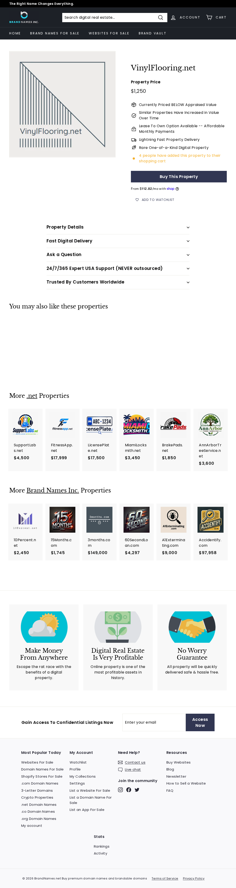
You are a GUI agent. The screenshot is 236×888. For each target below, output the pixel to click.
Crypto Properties (37, 797)
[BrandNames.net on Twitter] (137, 789)
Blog (170, 769)
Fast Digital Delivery (70, 241)
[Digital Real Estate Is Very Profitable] (118, 627)
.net (32, 395)
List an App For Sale (87, 809)
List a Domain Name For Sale (91, 800)
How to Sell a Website (186, 783)
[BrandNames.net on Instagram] (120, 789)
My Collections (83, 776)
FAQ (169, 790)
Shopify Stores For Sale (41, 776)
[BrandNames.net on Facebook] (128, 789)
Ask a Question (64, 254)
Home (15, 33)
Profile (75, 769)
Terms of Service (165, 878)
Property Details (65, 227)
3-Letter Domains (37, 790)
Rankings (101, 846)
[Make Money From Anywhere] (44, 627)
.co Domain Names (38, 811)
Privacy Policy (194, 878)
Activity (100, 853)
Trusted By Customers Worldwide (85, 282)
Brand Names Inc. (53, 490)
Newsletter (176, 776)
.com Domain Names (40, 783)
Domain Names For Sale (42, 769)
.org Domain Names (38, 818)
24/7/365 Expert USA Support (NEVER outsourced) (105, 268)
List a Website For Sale (90, 790)
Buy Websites (178, 762)
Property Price (146, 82)
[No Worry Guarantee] (192, 627)
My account (31, 825)
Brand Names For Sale (55, 33)
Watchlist (78, 762)
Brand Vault (153, 33)
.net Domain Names (39, 804)
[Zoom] (62, 104)
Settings (77, 783)
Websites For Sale (109, 33)
